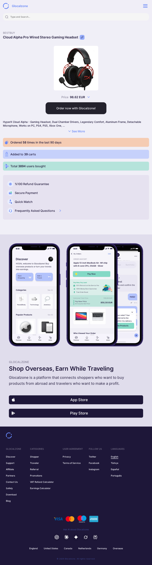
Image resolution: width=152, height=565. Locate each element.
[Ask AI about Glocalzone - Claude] (66, 537)
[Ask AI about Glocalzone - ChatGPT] (56, 537)
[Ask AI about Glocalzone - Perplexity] (95, 537)
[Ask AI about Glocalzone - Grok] (85, 537)
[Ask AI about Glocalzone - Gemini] (76, 537)
